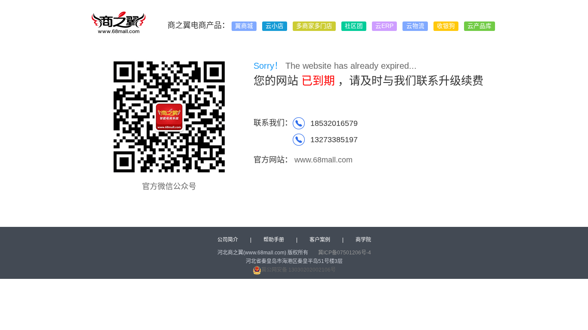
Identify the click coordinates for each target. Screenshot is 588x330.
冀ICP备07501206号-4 (344, 253)
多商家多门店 (314, 26)
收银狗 (446, 26)
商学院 (363, 240)
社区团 (354, 26)
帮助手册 (273, 240)
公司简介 (227, 240)
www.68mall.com (323, 160)
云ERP (384, 26)
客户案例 (319, 240)
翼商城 (244, 26)
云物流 (415, 26)
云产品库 (479, 26)
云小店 (275, 26)
